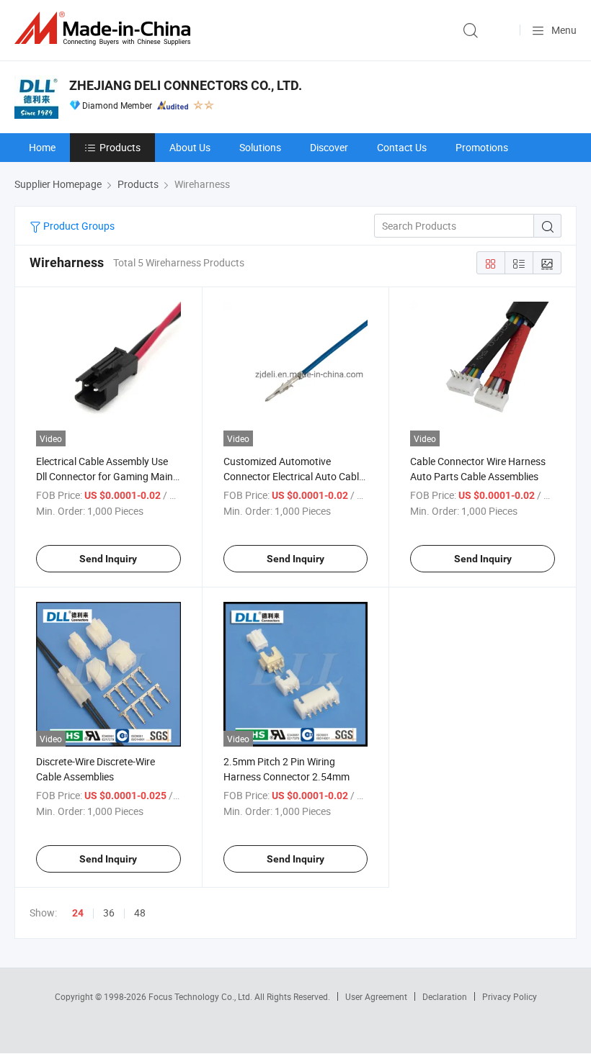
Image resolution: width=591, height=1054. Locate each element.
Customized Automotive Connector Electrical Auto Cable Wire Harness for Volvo (293, 476)
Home (42, 147)
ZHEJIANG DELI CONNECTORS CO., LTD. (185, 85)
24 (78, 913)
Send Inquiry (108, 558)
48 (140, 912)
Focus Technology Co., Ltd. (201, 996)
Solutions (260, 147)
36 (109, 912)
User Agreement (376, 996)
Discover (329, 147)
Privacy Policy (509, 996)
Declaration (444, 996)
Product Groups (78, 226)
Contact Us (402, 147)
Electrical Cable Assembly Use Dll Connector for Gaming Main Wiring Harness (104, 476)
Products (120, 147)
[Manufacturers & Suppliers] (105, 28)
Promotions (482, 147)
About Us (189, 147)
